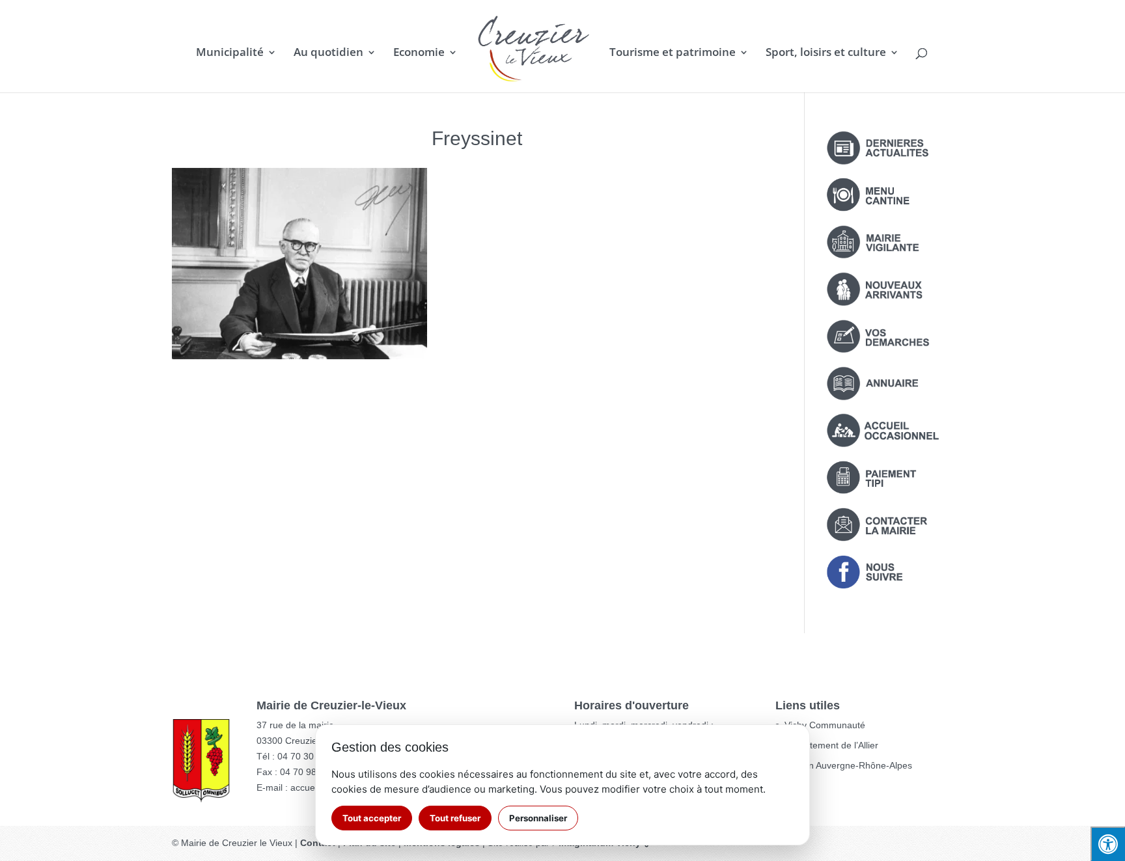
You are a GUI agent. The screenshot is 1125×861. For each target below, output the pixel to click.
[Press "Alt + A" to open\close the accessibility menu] (1107, 844)
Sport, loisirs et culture (826, 53)
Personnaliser (538, 818)
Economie (419, 53)
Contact (317, 843)
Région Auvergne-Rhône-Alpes (848, 765)
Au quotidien (328, 53)
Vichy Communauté (825, 725)
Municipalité (230, 53)
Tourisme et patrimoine (672, 53)
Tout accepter (371, 818)
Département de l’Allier (831, 745)
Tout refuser (455, 818)
